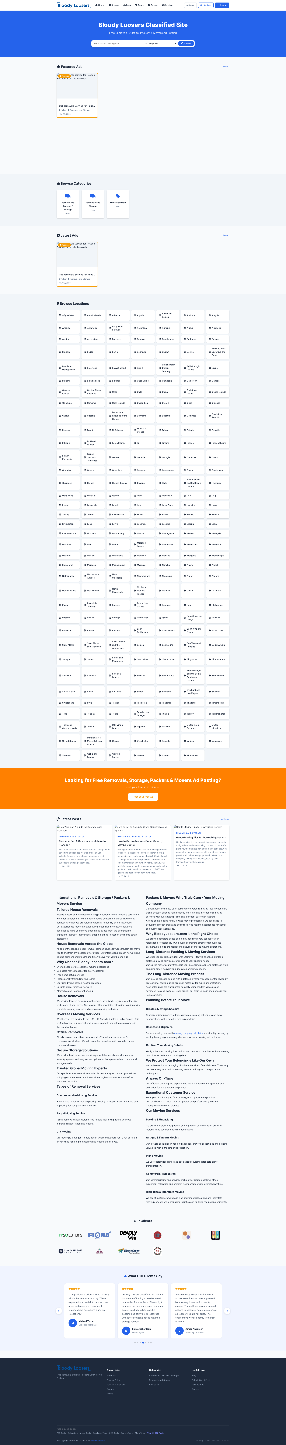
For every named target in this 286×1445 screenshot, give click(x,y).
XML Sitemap (213, 1440)
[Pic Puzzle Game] (215, 1236)
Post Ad (223, 5)
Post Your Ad (198, 1384)
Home (101, 5)
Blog (128, 5)
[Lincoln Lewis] (70, 1252)
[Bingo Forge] (128, 1251)
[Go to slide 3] (140, 1342)
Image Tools (85, 1433)
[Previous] (59, 1311)
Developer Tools (100, 1433)
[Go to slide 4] (143, 1343)
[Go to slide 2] (137, 1342)
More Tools (140, 1433)
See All (226, 66)
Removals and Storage (160, 1380)
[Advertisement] (143, 149)
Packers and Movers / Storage (164, 1375)
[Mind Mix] (186, 1236)
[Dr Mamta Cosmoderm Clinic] (99, 1252)
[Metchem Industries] (157, 1252)
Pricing (154, 5)
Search (187, 43)
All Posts (225, 819)
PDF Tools (61, 1433)
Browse (115, 5)
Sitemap (199, 1440)
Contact (168, 5)
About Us (111, 1375)
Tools (140, 5)
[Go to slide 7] (151, 1342)
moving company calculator (188, 1033)
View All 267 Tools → (156, 1433)
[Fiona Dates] (99, 1235)
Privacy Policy (113, 1380)
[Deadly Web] (128, 1236)
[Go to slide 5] (145, 1342)
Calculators (73, 1433)
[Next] (227, 1311)
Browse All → (155, 1384)
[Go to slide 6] (148, 1342)
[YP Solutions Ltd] (70, 1236)
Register (207, 5)
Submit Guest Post (201, 1380)
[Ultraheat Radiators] (157, 1236)
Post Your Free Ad (143, 796)
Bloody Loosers (97, 1440)
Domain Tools (127, 1433)
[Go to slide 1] (135, 1342)
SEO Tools (114, 1433)
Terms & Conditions (116, 1384)
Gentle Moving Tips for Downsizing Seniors (201, 837)
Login (191, 5)
